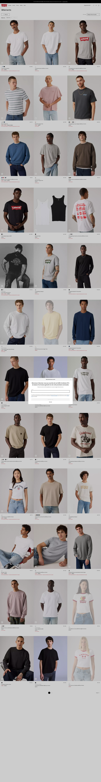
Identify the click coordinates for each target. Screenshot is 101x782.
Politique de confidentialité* (54, 395)
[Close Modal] (71, 379)
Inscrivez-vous (50, 399)
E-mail (32, 389)
